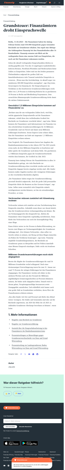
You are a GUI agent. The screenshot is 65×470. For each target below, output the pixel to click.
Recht (35, 7)
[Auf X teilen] (25, 354)
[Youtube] (4, 466)
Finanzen (5, 7)
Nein (19, 393)
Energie (27, 7)
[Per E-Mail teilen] (29, 354)
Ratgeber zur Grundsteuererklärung (25, 324)
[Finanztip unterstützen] (50, 3)
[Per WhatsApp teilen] (33, 354)
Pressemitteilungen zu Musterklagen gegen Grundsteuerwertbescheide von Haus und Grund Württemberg (30, 338)
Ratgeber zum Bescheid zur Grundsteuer (27, 320)
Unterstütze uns (22, 460)
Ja (9, 393)
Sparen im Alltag (55, 7)
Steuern (44, 7)
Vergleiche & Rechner (26, 3)
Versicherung (16, 7)
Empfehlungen (41, 3)
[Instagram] (8, 466)
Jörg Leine (11, 367)
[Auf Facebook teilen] (21, 354)
